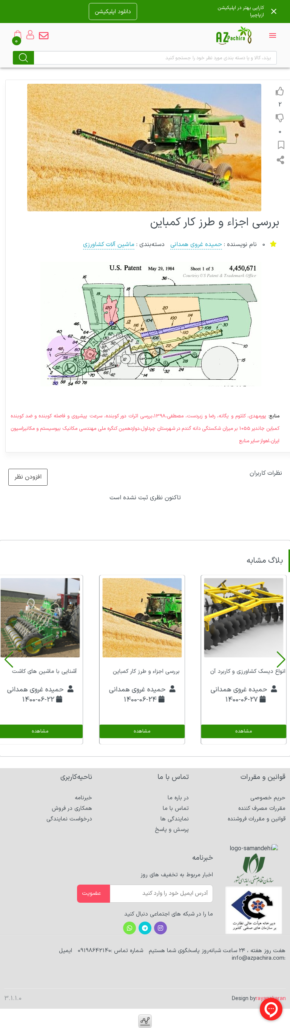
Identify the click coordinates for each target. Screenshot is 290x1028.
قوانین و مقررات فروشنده (256, 819)
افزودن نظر (28, 477)
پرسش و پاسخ (172, 829)
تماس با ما (176, 808)
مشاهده (243, 731)
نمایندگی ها (174, 819)
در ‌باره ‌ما (178, 798)
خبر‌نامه (83, 798)
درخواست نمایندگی (69, 819)
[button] (281, 659)
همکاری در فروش (72, 808)
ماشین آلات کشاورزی (108, 244)
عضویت (91, 893)
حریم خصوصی (267, 798)
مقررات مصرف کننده (261, 808)
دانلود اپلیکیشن (113, 11)
